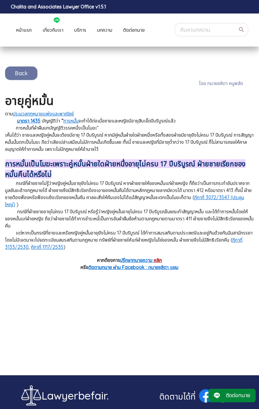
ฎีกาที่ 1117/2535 (47, 247)
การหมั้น (71, 121)
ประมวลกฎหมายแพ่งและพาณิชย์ (43, 114)
